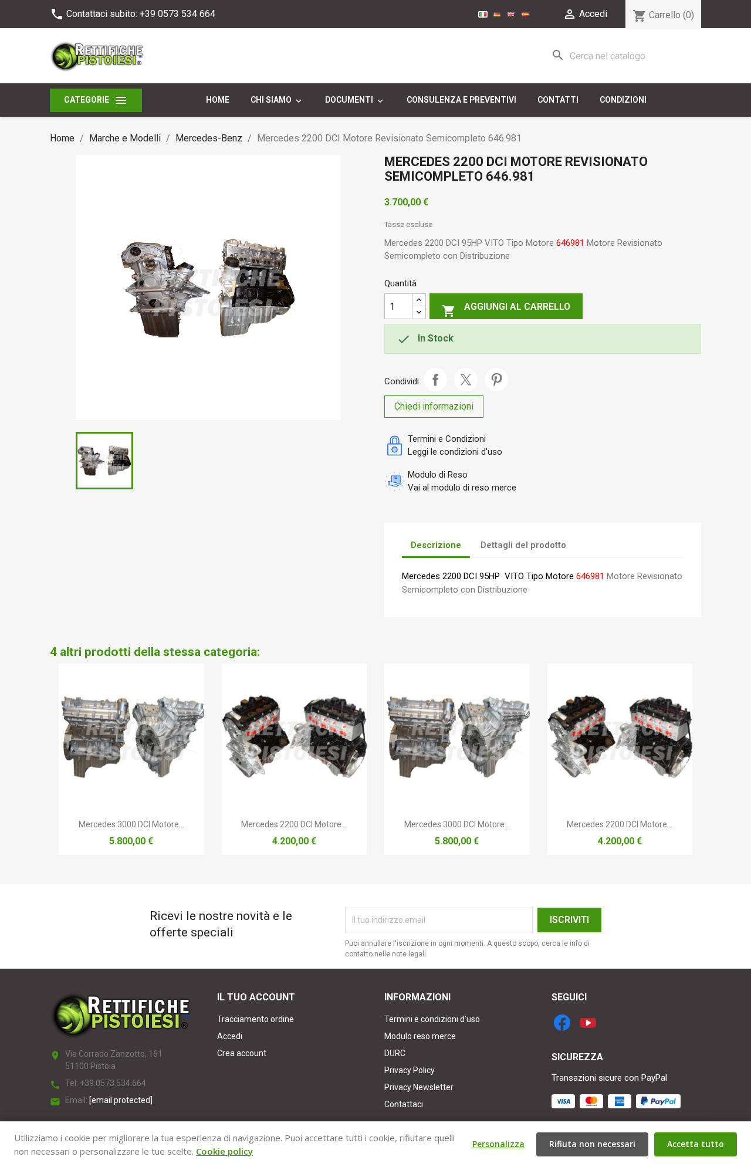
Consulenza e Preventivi (461, 99)
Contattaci (403, 1104)
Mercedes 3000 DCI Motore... (131, 824)
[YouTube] (588, 1022)
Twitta (466, 379)
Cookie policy (224, 1151)
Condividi (435, 379)
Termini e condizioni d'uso (432, 1019)
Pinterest (496, 379)
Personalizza (498, 1143)
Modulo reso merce (420, 1036)
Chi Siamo (277, 100)
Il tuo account (256, 997)
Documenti (355, 100)
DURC (394, 1053)
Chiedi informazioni (433, 406)
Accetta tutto (695, 1143)
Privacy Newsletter (419, 1087)
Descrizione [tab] (436, 545)
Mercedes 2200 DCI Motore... (294, 824)
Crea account (241, 1053)
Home (217, 99)
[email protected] (121, 1100)
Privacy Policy (409, 1070)
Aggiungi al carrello (506, 309)
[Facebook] (562, 1022)
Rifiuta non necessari (592, 1143)
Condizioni (623, 99)
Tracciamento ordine (255, 1019)
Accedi (229, 1036)
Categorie (96, 100)
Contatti (558, 99)
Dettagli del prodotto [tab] (523, 545)
